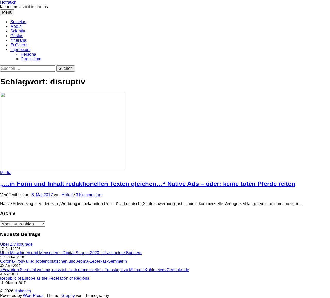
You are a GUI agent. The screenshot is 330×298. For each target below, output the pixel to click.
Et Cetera (19, 45)
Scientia (17, 31)
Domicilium (31, 59)
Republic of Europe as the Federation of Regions (44, 278)
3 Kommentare (89, 195)
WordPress (33, 295)
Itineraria (18, 40)
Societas (18, 22)
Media (16, 26)
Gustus (16, 35)
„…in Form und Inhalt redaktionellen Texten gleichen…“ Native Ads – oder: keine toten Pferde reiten (147, 183)
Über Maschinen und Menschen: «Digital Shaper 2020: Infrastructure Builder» (71, 253)
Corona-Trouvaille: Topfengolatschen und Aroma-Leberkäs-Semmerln (63, 261)
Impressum (20, 49)
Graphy (68, 295)
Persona (28, 54)
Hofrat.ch (8, 2)
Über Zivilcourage (16, 244)
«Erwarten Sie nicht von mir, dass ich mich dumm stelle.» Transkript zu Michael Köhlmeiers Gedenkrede (94, 270)
